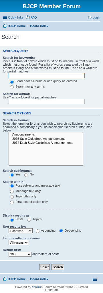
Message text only (28, 191)
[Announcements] (45, 135)
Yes (18, 174)
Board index (39, 279)
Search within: (14, 181)
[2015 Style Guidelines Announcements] (45, 139)
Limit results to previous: (22, 238)
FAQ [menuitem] (34, 17)
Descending (72, 230)
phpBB (36, 286)
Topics (37, 219)
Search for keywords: (19, 57)
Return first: (12, 250)
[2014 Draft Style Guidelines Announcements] (45, 143)
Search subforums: (17, 170)
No (31, 174)
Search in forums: (16, 120)
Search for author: (16, 94)
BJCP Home (17, 279)
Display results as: (17, 215)
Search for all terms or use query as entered (46, 81)
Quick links (15, 17)
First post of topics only (31, 201)
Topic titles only (26, 196)
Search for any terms (30, 86)
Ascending (48, 230)
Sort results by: (14, 226)
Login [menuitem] (96, 17)
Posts (19, 219)
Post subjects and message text (37, 185)
